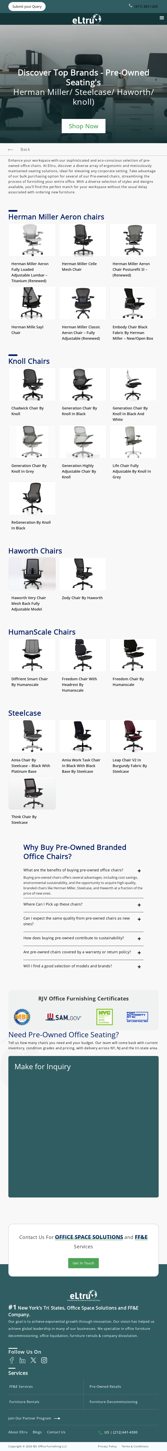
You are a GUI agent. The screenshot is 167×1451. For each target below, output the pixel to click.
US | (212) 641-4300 (120, 1432)
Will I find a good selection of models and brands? (67, 965)
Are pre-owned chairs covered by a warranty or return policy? (77, 951)
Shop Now (83, 126)
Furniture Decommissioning (114, 1402)
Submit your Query (27, 6)
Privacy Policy (107, 1446)
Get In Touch (83, 1263)
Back (25, 149)
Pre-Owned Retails (105, 1386)
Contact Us (56, 1432)
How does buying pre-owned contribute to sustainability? (73, 937)
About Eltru (18, 1432)
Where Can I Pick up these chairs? (53, 904)
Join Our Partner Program (29, 1418)
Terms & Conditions (135, 1446)
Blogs (37, 1432)
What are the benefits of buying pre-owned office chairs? (73, 870)
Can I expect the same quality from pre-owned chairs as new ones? (76, 921)
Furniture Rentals (24, 1402)
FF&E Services (21, 1386)
